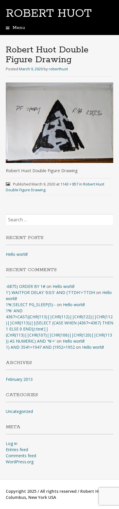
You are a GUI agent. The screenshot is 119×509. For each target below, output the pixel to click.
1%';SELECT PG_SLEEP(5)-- (31, 304)
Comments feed (21, 455)
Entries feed (17, 449)
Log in (11, 443)
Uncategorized (19, 411)
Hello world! (17, 254)
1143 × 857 (69, 184)
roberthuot (58, 68)
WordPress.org (20, 461)
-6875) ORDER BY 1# (25, 286)
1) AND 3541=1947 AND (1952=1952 (40, 347)
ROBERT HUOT (49, 13)
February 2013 (19, 379)
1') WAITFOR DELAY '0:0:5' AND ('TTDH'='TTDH (50, 292)
